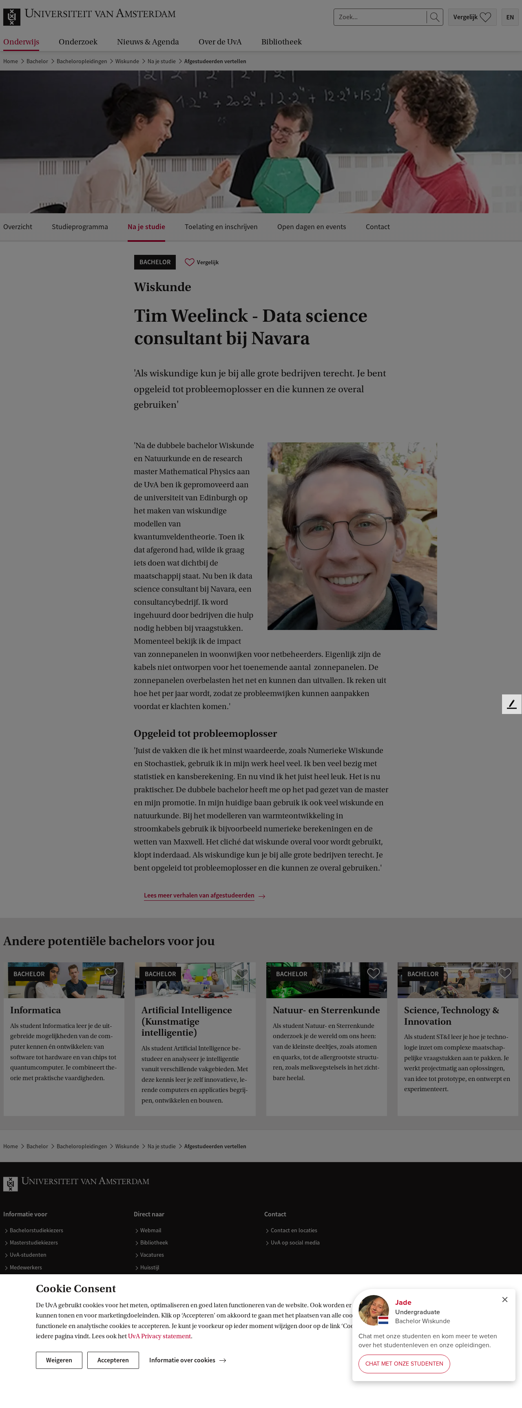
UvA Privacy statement (159, 1336)
